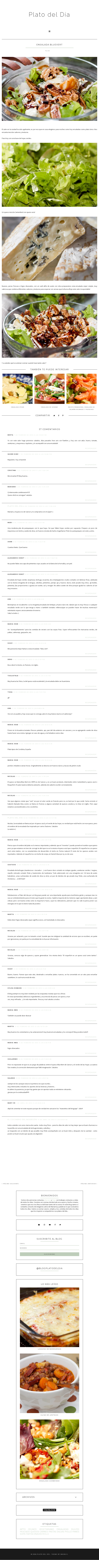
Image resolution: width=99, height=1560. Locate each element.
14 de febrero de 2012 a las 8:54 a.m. (33, 865)
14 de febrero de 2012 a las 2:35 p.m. (31, 914)
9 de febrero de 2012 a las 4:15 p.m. (35, 676)
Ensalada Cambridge (49, 1481)
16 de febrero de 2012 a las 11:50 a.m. (35, 1059)
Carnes (44, 1532)
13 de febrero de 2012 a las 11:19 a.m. (32, 776)
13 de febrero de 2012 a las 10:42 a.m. (36, 725)
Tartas (30, 1534)
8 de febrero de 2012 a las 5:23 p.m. (29, 522)
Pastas (52, 1532)
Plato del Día (49, 14)
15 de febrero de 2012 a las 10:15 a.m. (31, 1026)
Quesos (34, 1532)
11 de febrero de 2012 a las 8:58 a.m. (28, 708)
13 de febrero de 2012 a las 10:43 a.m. (36, 760)
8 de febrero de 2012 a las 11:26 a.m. (39, 506)
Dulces (75, 1529)
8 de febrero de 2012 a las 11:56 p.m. (41, 558)
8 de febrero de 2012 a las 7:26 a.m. (33, 470)
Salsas (60, 1532)
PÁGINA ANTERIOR (88, 1183)
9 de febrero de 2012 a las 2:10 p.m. (29, 659)
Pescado (25, 1532)
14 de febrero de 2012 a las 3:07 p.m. (32, 931)
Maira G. (64, 1554)
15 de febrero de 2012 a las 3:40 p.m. (35, 1043)
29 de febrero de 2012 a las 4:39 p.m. (32, 1078)
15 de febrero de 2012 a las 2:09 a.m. (38, 988)
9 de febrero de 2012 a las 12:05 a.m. (41, 574)
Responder (91, 448)
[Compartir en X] (54, 416)
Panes (75, 1532)
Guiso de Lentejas (49, 1415)
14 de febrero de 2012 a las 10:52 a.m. (36, 889)
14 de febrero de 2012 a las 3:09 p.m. (32, 950)
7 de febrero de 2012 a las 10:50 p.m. (30, 435)
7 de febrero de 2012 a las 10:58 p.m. (35, 454)
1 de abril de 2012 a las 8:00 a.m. (31, 1103)
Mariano (48, 1200)
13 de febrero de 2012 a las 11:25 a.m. (32, 795)
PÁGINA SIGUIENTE (11, 1183)
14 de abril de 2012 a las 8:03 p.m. (53, 1119)
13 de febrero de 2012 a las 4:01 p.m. (35, 840)
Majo (54, 1200)
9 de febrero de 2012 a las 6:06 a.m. (28, 599)
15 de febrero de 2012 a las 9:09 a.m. (35, 1010)
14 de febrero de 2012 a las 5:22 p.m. (29, 969)
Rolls (45, 1534)
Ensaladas (63, 1529)
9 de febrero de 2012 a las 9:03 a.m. (35, 624)
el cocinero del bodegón (22, 1119)
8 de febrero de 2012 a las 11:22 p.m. (29, 542)
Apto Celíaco (28, 1529)
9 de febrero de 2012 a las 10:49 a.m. (30, 643)
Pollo (68, 1532)
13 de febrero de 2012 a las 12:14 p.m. (40, 818)
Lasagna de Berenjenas (49, 1349)
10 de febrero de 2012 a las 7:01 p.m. (29, 692)
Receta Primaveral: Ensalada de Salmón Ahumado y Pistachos (81, 408)
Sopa (22, 1534)
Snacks (38, 1534)
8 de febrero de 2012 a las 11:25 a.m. (33, 487)
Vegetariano (46, 1529)
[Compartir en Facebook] (58, 416)
